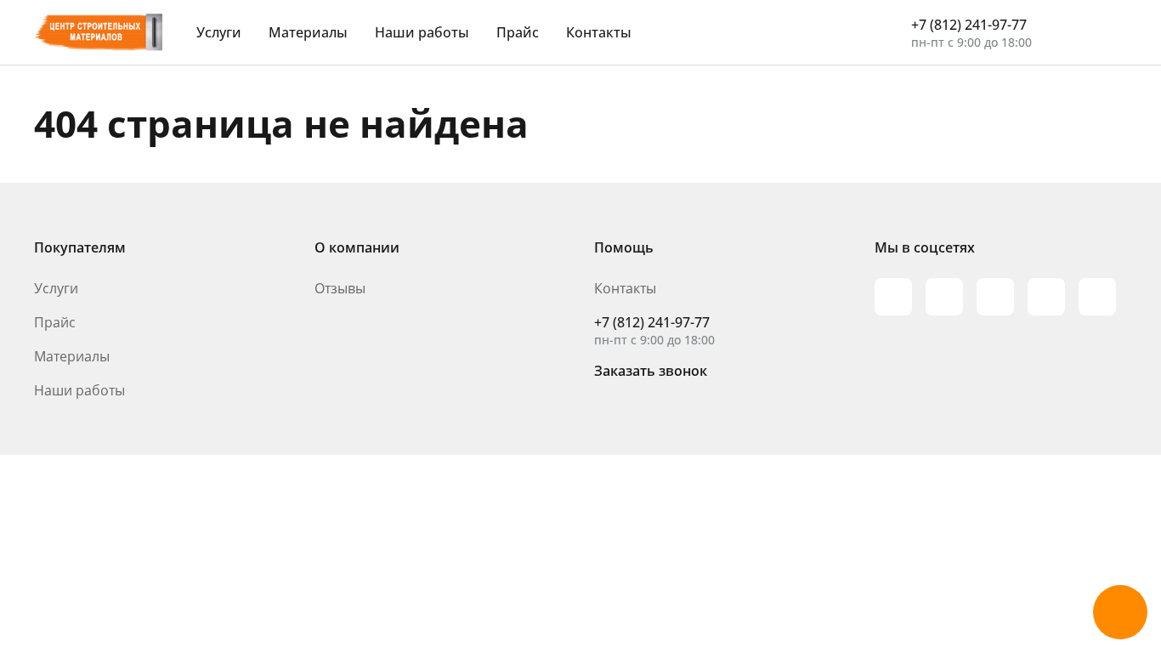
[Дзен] (1097, 296)
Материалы (308, 32)
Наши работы (422, 32)
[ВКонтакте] (1046, 296)
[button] (1120, 612)
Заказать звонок (650, 370)
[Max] (893, 296)
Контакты (598, 32)
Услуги (218, 32)
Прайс (517, 32)
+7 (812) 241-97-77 (969, 24)
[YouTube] (995, 296)
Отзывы (339, 288)
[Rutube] (944, 296)
